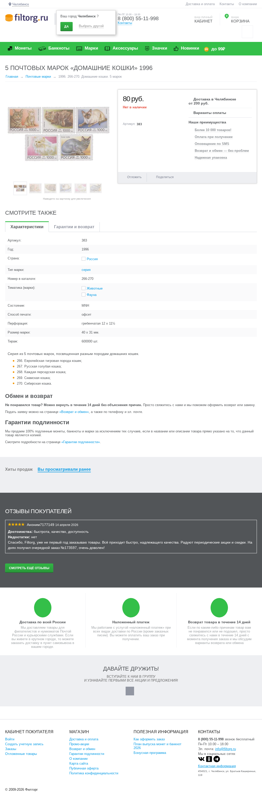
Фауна (91, 295)
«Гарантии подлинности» (80, 442)
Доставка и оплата (200, 4)
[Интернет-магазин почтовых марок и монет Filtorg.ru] (26, 18)
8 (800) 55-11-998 (138, 18)
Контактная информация (217, 766)
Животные (95, 288)
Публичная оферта (84, 768)
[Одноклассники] (209, 761)
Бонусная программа (150, 753)
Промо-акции (79, 744)
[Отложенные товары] (247, 31)
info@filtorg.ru (225, 749)
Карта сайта (78, 763)
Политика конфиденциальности (93, 773)
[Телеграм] (216, 761)
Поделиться (165, 177)
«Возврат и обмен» (74, 412)
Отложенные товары (21, 754)
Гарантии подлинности (86, 754)
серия (86, 270)
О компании (248, 4)
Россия (92, 259)
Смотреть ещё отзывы (29, 568)
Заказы (10, 749)
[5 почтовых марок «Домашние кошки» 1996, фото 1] (58, 134)
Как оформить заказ (149, 739)
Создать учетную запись (24, 744)
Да (66, 26)
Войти (9, 739)
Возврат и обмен (82, 749)
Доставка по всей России (42, 622)
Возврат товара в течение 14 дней (219, 622)
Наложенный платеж (130, 622)
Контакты (227, 4)
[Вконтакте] (201, 761)
